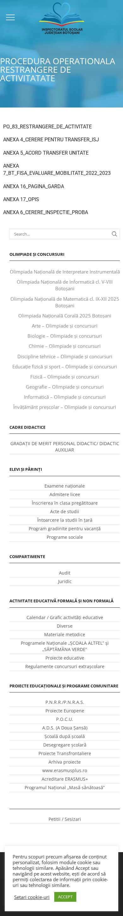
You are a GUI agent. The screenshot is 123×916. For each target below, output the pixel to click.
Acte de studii (64, 511)
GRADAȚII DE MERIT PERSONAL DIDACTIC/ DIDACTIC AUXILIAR (64, 446)
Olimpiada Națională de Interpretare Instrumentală (65, 271)
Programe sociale (65, 537)
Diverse (65, 626)
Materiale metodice (64, 634)
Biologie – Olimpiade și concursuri (64, 336)
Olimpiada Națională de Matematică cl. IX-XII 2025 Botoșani (64, 302)
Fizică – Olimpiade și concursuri (64, 376)
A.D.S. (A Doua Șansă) (64, 728)
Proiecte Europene (64, 711)
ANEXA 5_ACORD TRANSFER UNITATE (46, 153)
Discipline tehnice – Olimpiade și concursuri (64, 356)
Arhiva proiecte (65, 762)
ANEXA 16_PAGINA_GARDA (33, 186)
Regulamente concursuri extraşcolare (64, 666)
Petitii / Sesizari (65, 819)
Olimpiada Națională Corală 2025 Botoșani (64, 315)
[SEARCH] (114, 234)
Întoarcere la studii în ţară (64, 520)
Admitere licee (65, 494)
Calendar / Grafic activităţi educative (64, 617)
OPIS (33, 199)
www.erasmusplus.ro (64, 770)
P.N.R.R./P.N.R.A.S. (64, 702)
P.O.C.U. (64, 719)
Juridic (65, 581)
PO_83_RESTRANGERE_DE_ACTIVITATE (47, 127)
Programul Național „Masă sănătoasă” (65, 787)
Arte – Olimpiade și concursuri (64, 326)
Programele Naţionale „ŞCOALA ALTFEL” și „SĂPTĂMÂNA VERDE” (65, 646)
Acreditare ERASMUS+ (65, 779)
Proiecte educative (64, 658)
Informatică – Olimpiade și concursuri (65, 397)
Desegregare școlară (64, 745)
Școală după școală (64, 736)
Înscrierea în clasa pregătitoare (65, 503)
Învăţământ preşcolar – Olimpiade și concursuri (64, 407)
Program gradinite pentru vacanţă (65, 529)
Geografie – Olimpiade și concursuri (65, 387)
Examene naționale (64, 486)
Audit (64, 573)
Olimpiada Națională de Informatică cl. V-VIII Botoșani (65, 285)
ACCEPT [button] (65, 897)
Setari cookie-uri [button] (32, 897)
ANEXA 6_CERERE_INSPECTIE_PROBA (45, 212)
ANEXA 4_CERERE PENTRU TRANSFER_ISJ (51, 140)
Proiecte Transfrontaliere (64, 753)
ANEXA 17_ (15, 199)
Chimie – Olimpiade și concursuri (65, 346)
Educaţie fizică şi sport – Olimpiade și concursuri (64, 366)
